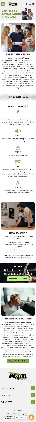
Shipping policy (10, 418)
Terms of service (9, 416)
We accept (6, 402)
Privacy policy (12, 414)
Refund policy (23, 414)
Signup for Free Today (18, 279)
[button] (3, 4)
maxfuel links (8, 388)
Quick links (7, 395)
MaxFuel (20, 411)
